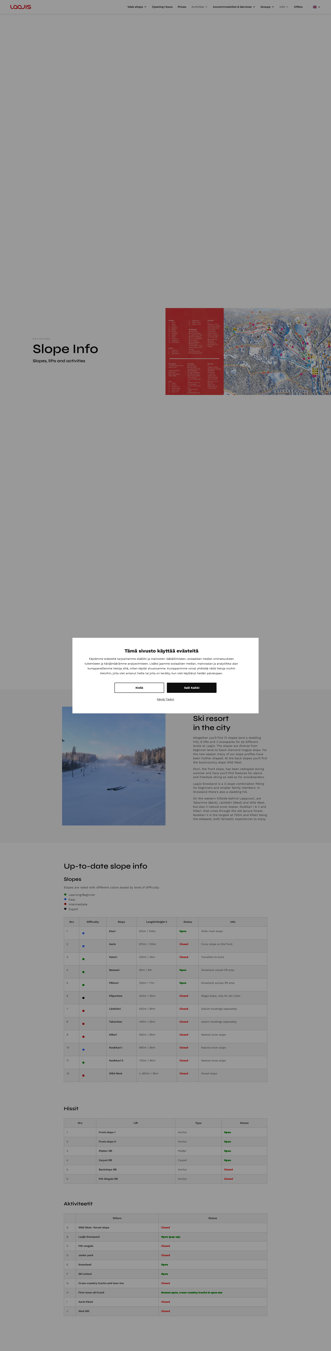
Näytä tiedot (165, 699)
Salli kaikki (191, 687)
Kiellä (139, 687)
